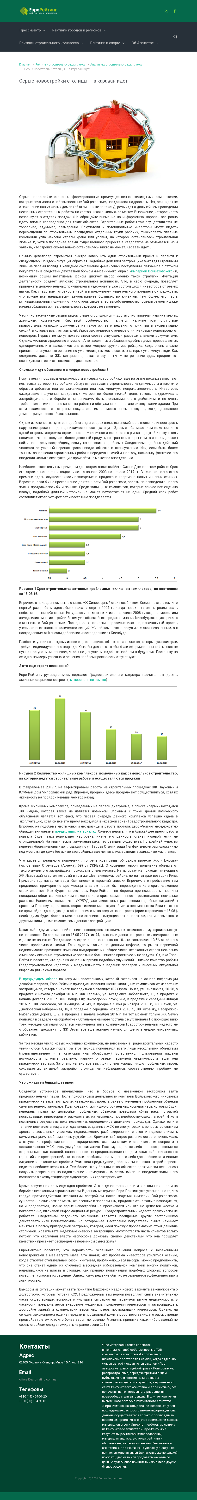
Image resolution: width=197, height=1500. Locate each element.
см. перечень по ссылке (87, 680)
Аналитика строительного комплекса (116, 64)
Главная (25, 64)
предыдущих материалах (75, 831)
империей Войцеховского (151, 271)
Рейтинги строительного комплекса (60, 64)
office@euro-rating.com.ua (37, 1379)
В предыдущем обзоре (38, 979)
